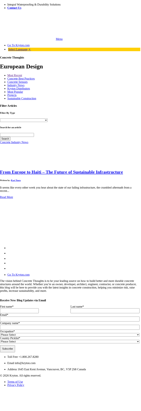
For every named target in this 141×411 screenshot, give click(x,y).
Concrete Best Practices (21, 78)
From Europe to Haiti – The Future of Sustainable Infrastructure (61, 172)
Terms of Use (15, 381)
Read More (6, 197)
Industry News (15, 85)
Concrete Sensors (17, 81)
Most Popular (15, 91)
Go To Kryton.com (18, 274)
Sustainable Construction (21, 98)
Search (5, 138)
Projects (12, 95)
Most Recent (14, 75)
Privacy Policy (15, 385)
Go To (18, 45)
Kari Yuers (16, 180)
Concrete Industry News (14, 142)
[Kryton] (27, 39)
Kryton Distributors (18, 88)
